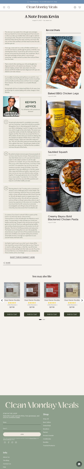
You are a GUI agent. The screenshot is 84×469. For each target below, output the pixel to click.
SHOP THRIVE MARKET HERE (22, 257)
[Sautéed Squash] (63, 124)
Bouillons (46, 429)
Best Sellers (47, 422)
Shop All (46, 419)
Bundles (45, 442)
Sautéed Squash (58, 152)
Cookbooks (47, 439)
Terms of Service (7, 439)
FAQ (4, 467)
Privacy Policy (33, 438)
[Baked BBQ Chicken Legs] (63, 62)
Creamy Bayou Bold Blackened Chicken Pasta (63, 218)
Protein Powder (48, 435)
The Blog (6, 460)
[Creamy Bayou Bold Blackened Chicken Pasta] (63, 185)
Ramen (45, 432)
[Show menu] (4, 7)
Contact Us (7, 464)
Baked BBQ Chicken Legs (63, 93)
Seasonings (47, 425)
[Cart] (79, 7)
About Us (6, 457)
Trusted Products (49, 445)
